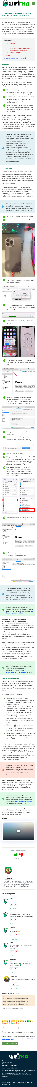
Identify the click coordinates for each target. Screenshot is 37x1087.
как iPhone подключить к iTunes (19, 612)
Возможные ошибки (16, 52)
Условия (12, 43)
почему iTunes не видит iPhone (22, 801)
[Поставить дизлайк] (21, 854)
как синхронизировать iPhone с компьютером (19, 671)
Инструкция (13, 46)
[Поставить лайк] (15, 854)
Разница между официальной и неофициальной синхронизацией (20, 49)
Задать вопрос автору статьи (15, 58)
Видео (8, 55)
